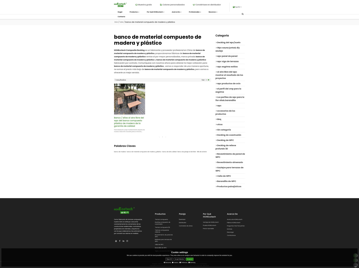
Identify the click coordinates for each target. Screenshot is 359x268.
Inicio (116, 22)
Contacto (121, 17)
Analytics (176, 262)
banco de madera (120, 152)
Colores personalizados (174, 4)
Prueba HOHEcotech (209, 225)
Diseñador (182, 219)
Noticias (229, 229)
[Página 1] (159, 137)
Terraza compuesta (161, 219)
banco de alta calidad (169, 152)
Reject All (169, 259)
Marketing (192, 262)
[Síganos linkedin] (123, 241)
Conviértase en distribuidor (208, 4)
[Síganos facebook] (120, 241)
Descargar (230, 232)
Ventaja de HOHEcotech (211, 222)
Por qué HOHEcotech (155, 12)
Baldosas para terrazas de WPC (163, 240)
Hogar (120, 12)
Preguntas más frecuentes (236, 226)
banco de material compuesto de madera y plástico (144, 152)
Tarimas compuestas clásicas (162, 231)
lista (206, 80)
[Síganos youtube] (116, 241)
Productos (134, 12)
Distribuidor (182, 223)
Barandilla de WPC (161, 248)
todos (121, 22)
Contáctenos (231, 235)
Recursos (212, 12)
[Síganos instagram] (127, 241)
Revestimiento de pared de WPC (164, 236)
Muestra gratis (145, 4)
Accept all (189, 259)
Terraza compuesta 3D (162, 227)
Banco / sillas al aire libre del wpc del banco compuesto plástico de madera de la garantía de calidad (129, 121)
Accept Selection (179, 259)
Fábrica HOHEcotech (233, 223)
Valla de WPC (159, 244)
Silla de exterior (202, 152)
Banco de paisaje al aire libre (187, 152)
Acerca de (176, 12)
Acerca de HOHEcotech (234, 219)
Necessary (168, 262)
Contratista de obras (185, 226)
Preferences (184, 262)
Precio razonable (208, 228)
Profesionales (194, 12)
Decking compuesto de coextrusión (162, 223)
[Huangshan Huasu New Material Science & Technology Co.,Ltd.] (120, 5)
